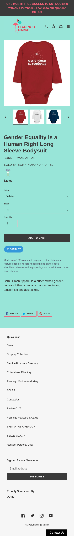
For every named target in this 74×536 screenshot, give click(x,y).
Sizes (6, 203)
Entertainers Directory (19, 372)
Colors (7, 190)
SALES (11, 390)
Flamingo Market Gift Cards (22, 417)
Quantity (8, 217)
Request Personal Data (20, 444)
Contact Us (13, 399)
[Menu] (68, 26)
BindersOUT (14, 408)
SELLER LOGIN (16, 435)
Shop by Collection (17, 354)
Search (11, 345)
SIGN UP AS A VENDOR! (21, 426)
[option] (20, 116)
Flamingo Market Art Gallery (22, 381)
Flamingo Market (41, 525)
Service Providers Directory (22, 363)
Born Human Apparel (36, 164)
